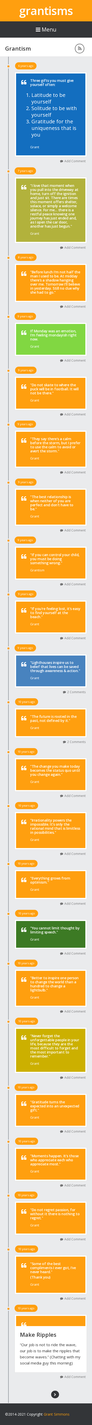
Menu (49, 29)
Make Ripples (38, 1334)
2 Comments (76, 692)
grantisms (46, 10)
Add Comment (75, 161)
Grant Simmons (57, 1414)
